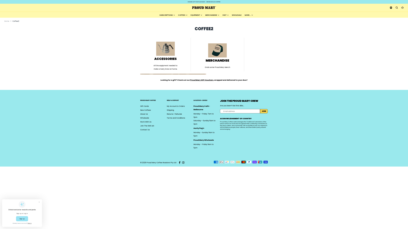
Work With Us (145, 122)
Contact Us (145, 129)
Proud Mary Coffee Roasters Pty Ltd (161, 162)
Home (6, 21)
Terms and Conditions (176, 118)
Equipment (195, 15)
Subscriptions (166, 15)
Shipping (170, 110)
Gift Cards (144, 106)
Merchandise (211, 15)
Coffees (181, 15)
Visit (224, 15)
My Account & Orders (176, 106)
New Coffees (145, 110)
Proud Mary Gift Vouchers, (202, 80)
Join (264, 111)
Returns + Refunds (174, 114)
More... (248, 15)
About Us (144, 114)
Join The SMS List (147, 126)
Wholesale (237, 15)
